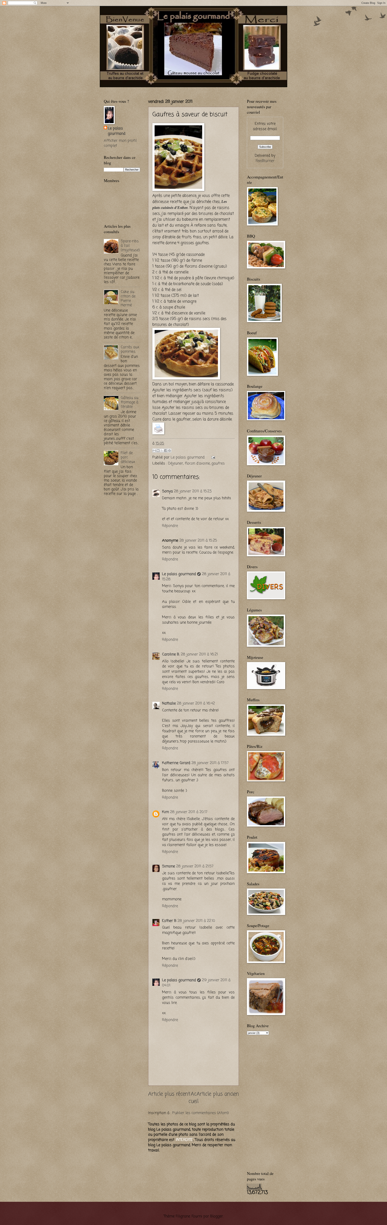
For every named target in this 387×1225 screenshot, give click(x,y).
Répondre (170, 526)
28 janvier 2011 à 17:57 (210, 763)
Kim (165, 812)
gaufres (218, 463)
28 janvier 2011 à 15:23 (193, 491)
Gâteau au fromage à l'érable (129, 402)
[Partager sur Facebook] (166, 451)
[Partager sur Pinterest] (169, 451)
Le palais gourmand (188, 457)
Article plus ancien (218, 1094)
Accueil (193, 1098)
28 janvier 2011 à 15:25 (198, 540)
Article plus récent (169, 1094)
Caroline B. (171, 654)
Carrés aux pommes (130, 349)
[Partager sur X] (162, 451)
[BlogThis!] (158, 451)
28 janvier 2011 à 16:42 (196, 703)
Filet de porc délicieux (128, 457)
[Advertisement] (151, 89)
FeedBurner (265, 161)
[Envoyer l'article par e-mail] (212, 457)
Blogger (216, 1216)
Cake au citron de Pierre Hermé (128, 298)
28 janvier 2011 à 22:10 (196, 921)
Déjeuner (175, 463)
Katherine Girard (176, 763)
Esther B (169, 921)
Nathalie (169, 703)
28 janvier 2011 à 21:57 (194, 866)
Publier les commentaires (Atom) (200, 1113)
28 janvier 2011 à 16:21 (199, 654)
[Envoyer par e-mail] (154, 451)
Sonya (167, 491)
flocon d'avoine (197, 463)
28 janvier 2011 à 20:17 (188, 812)
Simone (168, 866)
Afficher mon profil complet (120, 143)
